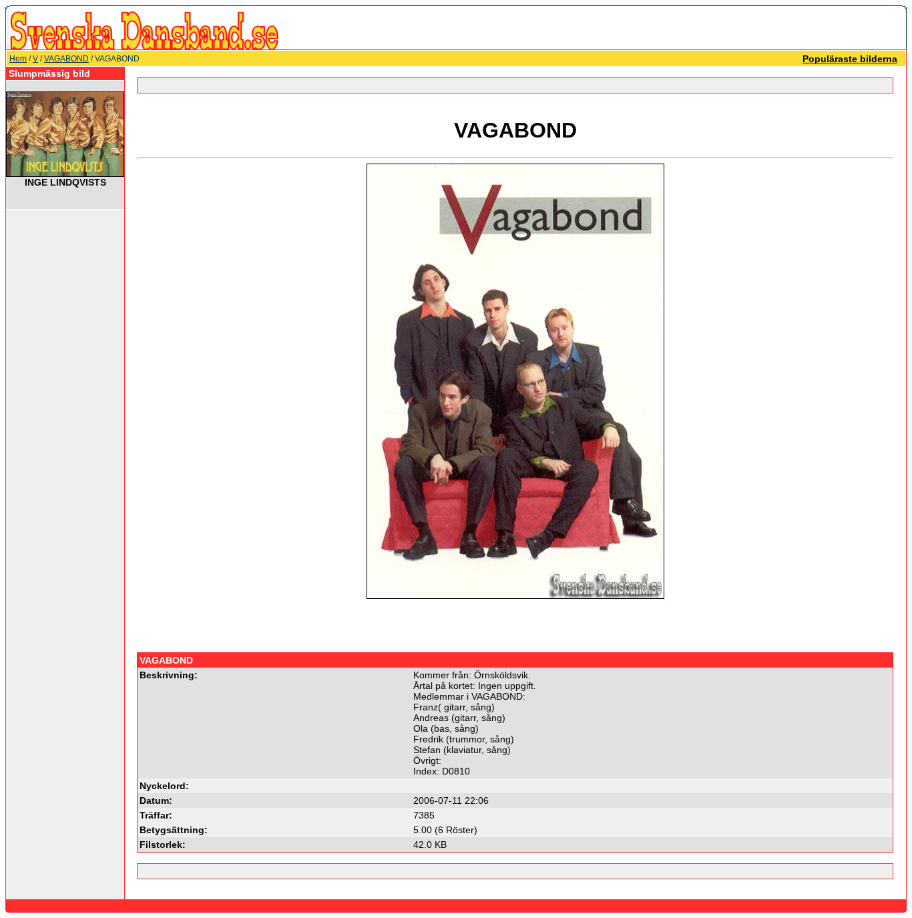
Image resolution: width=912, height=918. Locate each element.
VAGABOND (66, 58)
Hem (18, 58)
